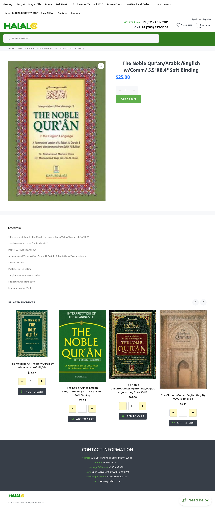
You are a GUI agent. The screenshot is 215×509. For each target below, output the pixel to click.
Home (11, 48)
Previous (195, 302)
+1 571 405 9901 (116, 467)
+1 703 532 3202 (110, 463)
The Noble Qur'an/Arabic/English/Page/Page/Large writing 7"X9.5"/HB (133, 388)
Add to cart (128, 99)
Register (207, 19)
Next (203, 302)
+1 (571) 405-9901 (155, 22)
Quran (19, 48)
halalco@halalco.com (110, 481)
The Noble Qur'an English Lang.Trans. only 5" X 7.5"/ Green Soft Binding (82, 391)
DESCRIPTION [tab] (15, 228)
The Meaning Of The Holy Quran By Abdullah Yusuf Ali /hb (32, 365)
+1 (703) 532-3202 (155, 27)
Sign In (195, 19)
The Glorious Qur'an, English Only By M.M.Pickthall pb (183, 397)
